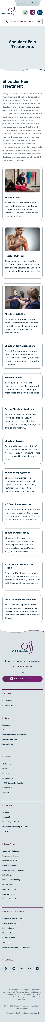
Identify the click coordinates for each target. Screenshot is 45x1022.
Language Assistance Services (14, 856)
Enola (4, 769)
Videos (5, 831)
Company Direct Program (12, 918)
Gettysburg (6, 764)
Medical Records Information (14, 734)
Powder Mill (7, 788)
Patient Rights (7, 875)
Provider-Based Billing (11, 880)
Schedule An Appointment (24, 679)
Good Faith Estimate (10, 851)
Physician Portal (8, 933)
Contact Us (6, 817)
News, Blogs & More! (10, 822)
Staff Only (6, 942)
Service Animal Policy (10, 899)
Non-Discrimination (10, 865)
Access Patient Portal (25, 3)
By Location (7, 700)
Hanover (5, 773)
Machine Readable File (11, 861)
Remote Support (8, 938)
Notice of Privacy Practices (13, 870)
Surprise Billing (8, 894)
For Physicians (8, 928)
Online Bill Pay (8, 730)
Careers (5, 812)
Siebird (36, 1013)
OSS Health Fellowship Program (15, 826)
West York (6, 792)
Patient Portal (7, 744)
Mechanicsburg (8, 778)
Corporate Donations (10, 923)
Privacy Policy (7, 884)
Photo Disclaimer (9, 889)
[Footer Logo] (22, 646)
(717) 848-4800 (25, 21)
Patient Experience (9, 739)
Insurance (6, 725)
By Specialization (9, 705)
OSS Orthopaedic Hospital (12, 783)
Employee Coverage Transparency (16, 947)
